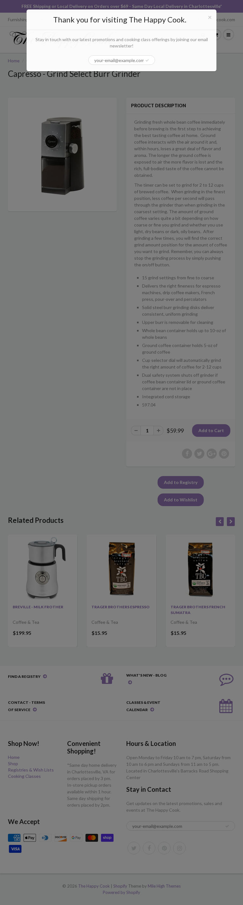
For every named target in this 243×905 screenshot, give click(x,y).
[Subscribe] (147, 60)
